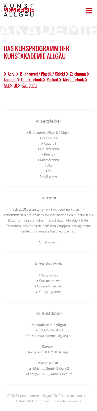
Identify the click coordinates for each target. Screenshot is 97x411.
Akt (49, 165)
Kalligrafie (29, 85)
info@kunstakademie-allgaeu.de (48, 335)
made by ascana (69, 401)
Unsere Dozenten (50, 286)
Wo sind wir (49, 275)
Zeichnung (78, 74)
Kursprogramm (50, 291)
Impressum (46, 401)
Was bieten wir (50, 280)
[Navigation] (89, 7)
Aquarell (50, 143)
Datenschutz (25, 401)
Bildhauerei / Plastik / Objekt (43, 74)
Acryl (12, 74)
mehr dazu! (50, 242)
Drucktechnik (32, 80)
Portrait (53, 80)
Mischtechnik (74, 80)
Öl (16, 85)
